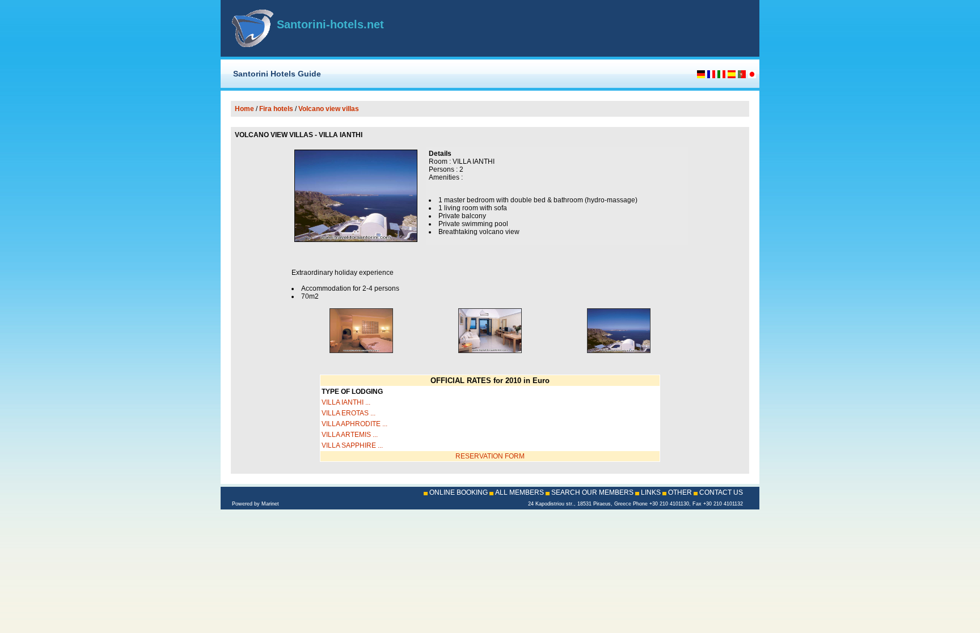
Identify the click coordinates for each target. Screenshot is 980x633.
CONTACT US (721, 492)
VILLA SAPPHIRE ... (352, 445)
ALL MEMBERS (519, 492)
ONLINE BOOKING (458, 492)
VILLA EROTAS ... (348, 413)
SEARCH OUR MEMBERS (592, 492)
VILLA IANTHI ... (346, 402)
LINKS (651, 492)
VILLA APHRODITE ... (354, 424)
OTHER (680, 492)
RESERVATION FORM (490, 456)
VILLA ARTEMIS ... (350, 435)
